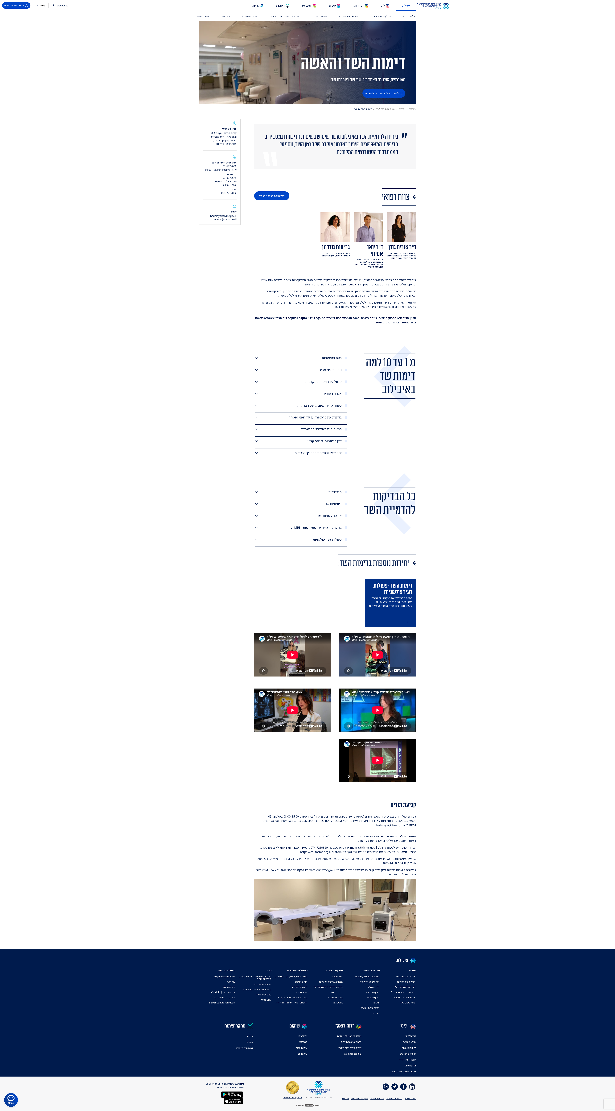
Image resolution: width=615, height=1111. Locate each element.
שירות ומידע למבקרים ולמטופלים (291, 976)
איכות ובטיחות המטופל (404, 997)
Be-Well (307, 5)
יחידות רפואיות (409, 1047)
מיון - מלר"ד (373, 987)
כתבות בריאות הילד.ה (351, 1041)
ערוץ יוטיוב (266, 999)
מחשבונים (338, 1002)
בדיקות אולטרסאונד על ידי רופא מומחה (315, 417)
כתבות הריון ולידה (407, 1059)
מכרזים (345, 1098)
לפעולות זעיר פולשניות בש (352, 307)
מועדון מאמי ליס (408, 1053)
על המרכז (410, 16)
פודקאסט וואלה (263, 994)
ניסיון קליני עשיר (330, 370)
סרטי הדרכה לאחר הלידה (403, 1071)
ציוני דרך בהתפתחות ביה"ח (402, 992)
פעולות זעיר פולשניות (327, 539)
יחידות (402, 108)
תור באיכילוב (301, 981)
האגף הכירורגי (372, 992)
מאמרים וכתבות (335, 997)
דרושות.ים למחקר (244, 1047)
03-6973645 (230, 178)
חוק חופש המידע (359, 1098)
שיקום (332, 5)
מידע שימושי (409, 1041)
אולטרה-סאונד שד (330, 516)
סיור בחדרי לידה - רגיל (224, 997)
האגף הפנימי (373, 997)
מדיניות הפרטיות (394, 1098)
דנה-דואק (358, 5)
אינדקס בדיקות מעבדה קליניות (328, 987)
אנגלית (249, 1042)
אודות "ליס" (410, 1035)
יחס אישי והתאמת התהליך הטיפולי (318, 453)
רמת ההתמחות (332, 358)
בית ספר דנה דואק (352, 1053)
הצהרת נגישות (377, 1098)
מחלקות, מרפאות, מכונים (367, 976)
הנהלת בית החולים (406, 981)
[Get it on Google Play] (232, 1094)
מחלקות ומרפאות (382, 16)
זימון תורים (62, 5)
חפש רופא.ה (337, 976)
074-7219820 (229, 193)
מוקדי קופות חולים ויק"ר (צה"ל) (292, 997)
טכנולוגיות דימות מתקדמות (323, 382)
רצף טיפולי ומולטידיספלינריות (321, 429)
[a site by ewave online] (307, 1105)
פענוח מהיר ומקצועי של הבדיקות (319, 405)
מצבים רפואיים (336, 992)
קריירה (256, 5)
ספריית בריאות (251, 16)
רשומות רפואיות (299, 987)
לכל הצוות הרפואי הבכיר (271, 196)
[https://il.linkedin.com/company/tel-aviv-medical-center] (412, 1086)
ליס (383, 5)
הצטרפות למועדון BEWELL (222, 1002)
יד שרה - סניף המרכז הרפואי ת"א (291, 1002)
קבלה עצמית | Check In (223, 992)
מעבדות (375, 1013)
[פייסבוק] (403, 1086)
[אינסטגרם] (386, 1086)
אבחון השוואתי (332, 394)
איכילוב (406, 5)
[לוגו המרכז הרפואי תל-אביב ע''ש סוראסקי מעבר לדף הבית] (436, 6)
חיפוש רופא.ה (320, 16)
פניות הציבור (301, 992)
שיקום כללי (301, 1047)
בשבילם (303, 1041)
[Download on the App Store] (233, 1100)
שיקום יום (302, 1053)
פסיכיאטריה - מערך (370, 1007)
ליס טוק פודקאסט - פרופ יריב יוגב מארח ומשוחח (255, 977)
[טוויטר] (394, 1086)
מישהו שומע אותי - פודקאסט (257, 989)
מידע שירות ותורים (350, 16)
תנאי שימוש (410, 1098)
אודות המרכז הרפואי (405, 976)
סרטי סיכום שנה (407, 1002)
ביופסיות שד (333, 504)
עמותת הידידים (203, 16)
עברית (42, 5)
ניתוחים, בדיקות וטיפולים (331, 981)
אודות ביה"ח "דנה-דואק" (349, 1047)
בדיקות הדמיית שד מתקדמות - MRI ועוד (315, 528)
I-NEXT (281, 5)
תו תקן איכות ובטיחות (292, 1097)
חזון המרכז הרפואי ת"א (404, 987)
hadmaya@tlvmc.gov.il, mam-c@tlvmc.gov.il (223, 217)
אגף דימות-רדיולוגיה (385, 108)
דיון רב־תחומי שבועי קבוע (324, 441)
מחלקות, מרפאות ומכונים (349, 1035)
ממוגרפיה (335, 492)
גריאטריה (303, 1035)
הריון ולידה (410, 1065)
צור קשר (226, 16)
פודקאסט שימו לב (262, 984)
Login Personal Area (224, 976)
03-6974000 (230, 166)
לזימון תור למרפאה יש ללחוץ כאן (382, 93)
